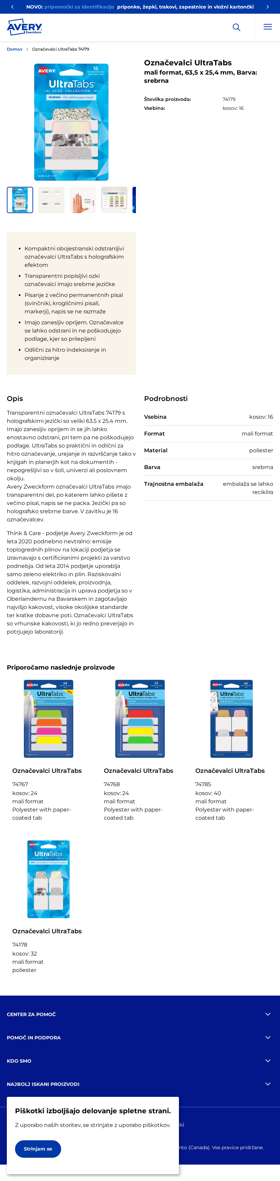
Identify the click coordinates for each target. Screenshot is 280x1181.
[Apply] (236, 27)
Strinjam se (38, 1149)
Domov (15, 49)
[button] (20, 200)
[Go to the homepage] (24, 28)
